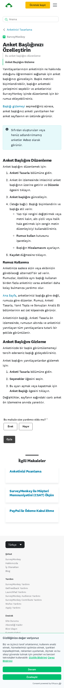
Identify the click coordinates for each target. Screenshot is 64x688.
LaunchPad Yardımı (15, 592)
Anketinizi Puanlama (25, 471)
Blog (7, 571)
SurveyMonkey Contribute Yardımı (23, 599)
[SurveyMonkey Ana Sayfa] (8, 5)
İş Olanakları (12, 567)
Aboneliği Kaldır (14, 624)
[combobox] (15, 544)
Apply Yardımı (12, 607)
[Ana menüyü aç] (55, 5)
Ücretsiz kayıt (38, 5)
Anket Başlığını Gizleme (19, 62)
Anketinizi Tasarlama (19, 29)
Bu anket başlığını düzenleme (22, 56)
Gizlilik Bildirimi (38, 657)
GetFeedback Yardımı (16, 588)
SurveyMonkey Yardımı (17, 584)
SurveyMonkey (13, 559)
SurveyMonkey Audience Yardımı (22, 595)
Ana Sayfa (9, 295)
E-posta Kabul (12, 632)
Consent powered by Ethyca (45, 683)
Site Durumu (12, 620)
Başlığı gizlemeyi (14, 106)
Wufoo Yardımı (13, 603)
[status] (32, 137)
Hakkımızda (11, 563)
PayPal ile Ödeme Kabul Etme (32, 510)
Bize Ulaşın (11, 628)
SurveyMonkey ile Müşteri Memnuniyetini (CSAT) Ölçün (32, 493)
